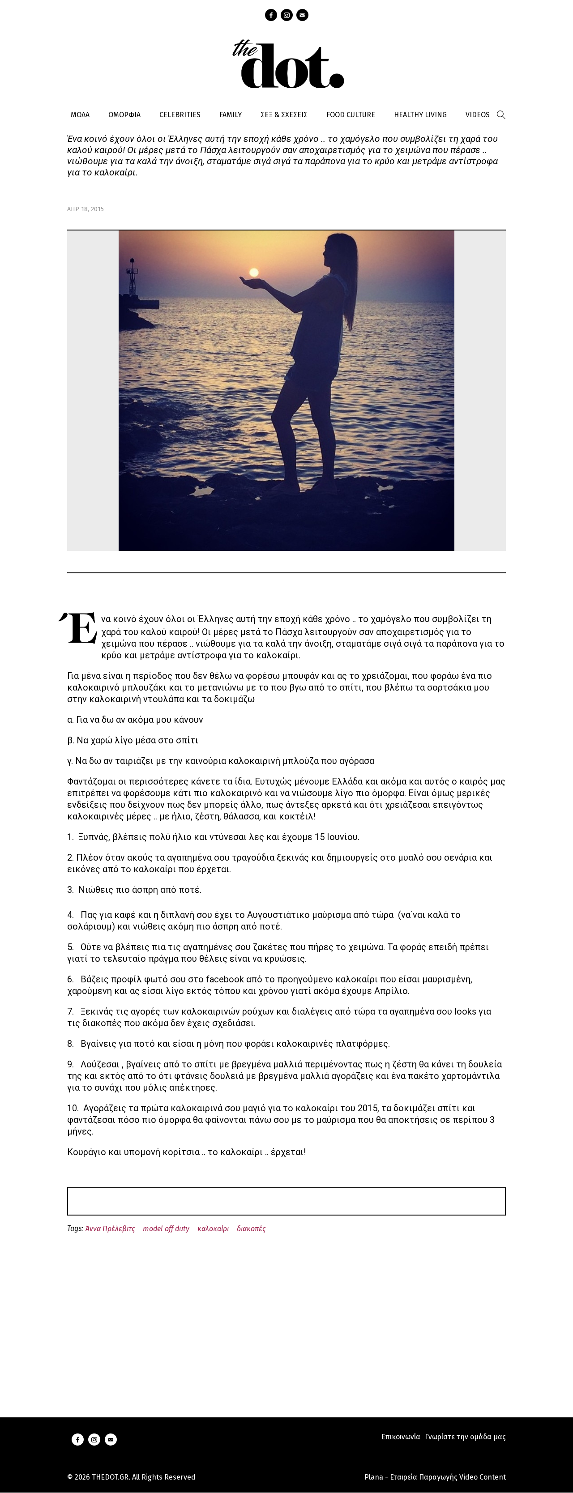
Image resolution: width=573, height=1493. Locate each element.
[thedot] (286, 62)
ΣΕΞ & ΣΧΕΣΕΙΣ (284, 115)
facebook (271, 15)
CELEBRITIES (180, 115)
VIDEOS (478, 115)
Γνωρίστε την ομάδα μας (465, 1437)
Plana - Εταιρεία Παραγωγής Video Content (435, 1477)
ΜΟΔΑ (80, 115)
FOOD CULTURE (350, 115)
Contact (302, 15)
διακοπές (251, 1228)
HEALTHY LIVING (420, 115)
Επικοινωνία (400, 1437)
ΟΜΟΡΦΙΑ (124, 115)
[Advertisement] (286, 1315)
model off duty (166, 1228)
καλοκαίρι (213, 1228)
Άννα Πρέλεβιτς (110, 1228)
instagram (287, 15)
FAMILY (230, 115)
